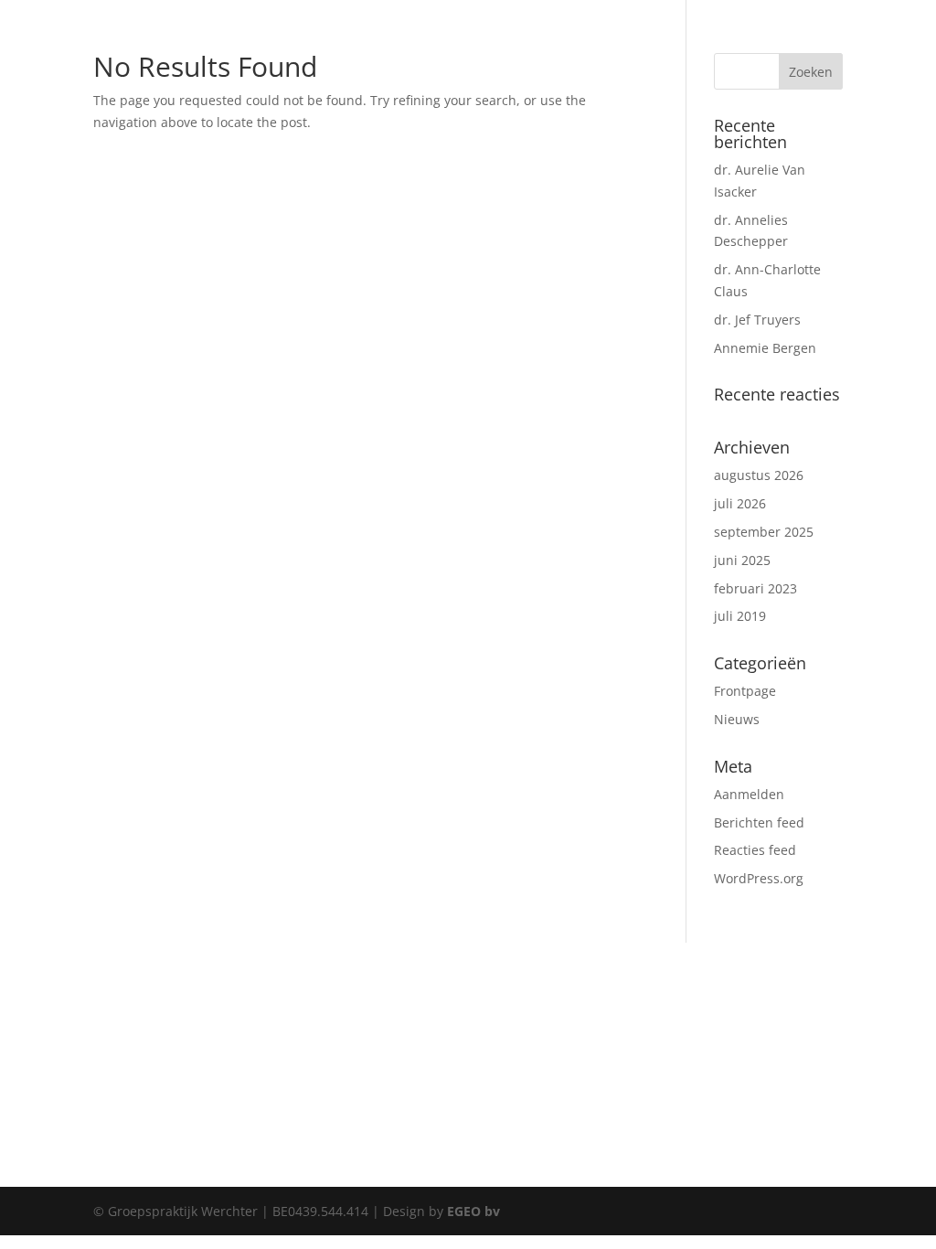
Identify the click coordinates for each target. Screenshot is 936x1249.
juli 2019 (740, 615)
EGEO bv (473, 1211)
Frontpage (745, 690)
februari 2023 (755, 588)
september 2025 (764, 531)
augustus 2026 (758, 475)
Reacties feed (755, 850)
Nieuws (737, 719)
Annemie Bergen (765, 348)
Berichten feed (759, 822)
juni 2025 (742, 560)
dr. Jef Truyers (757, 319)
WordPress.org (758, 878)
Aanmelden (749, 794)
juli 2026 (740, 503)
